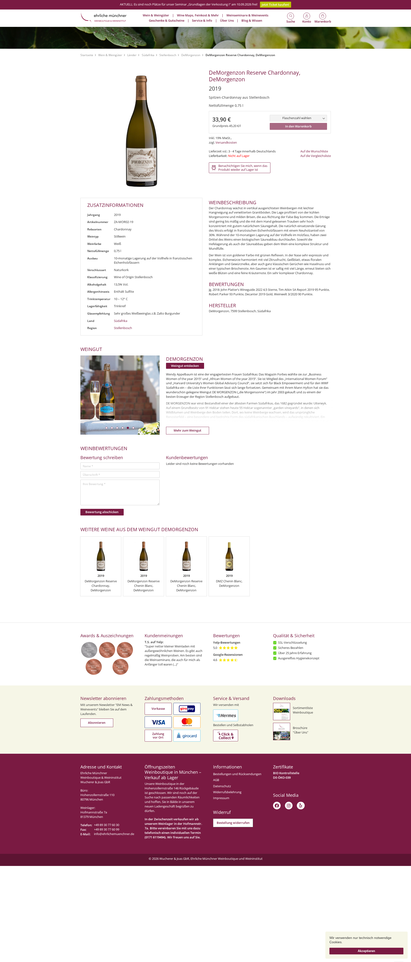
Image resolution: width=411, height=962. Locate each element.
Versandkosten (226, 143)
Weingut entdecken (185, 366)
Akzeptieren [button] (366, 951)
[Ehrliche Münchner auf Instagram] (289, 805)
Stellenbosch (167, 55)
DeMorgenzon (190, 55)
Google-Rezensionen (228, 655)
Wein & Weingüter (110, 55)
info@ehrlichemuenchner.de (114, 834)
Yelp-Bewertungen (226, 643)
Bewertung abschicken (101, 512)
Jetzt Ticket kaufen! (275, 5)
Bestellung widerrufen (233, 823)
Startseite (86, 55)
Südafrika (148, 55)
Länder (132, 55)
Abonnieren (96, 723)
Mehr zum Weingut (187, 430)
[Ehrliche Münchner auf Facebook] (277, 805)
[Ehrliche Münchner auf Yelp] (300, 805)
